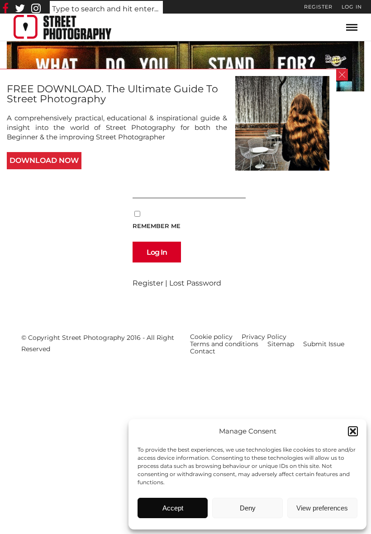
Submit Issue (323, 344)
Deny (248, 508)
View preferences (322, 508)
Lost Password (195, 283)
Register (318, 7)
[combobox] (106, 9)
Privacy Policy (264, 337)
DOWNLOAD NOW (44, 160)
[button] (352, 431)
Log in (352, 7)
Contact (202, 351)
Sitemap (280, 344)
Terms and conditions (224, 344)
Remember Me (157, 225)
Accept (172, 508)
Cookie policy (211, 337)
